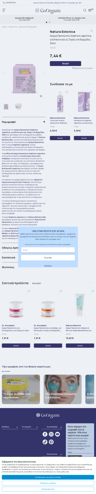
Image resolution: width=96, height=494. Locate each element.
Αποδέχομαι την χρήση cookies (48, 477)
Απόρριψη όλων (48, 489)
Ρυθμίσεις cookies (48, 483)
